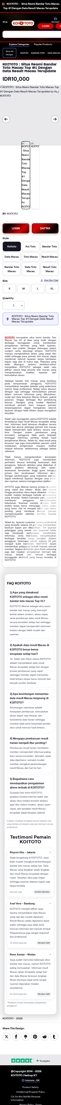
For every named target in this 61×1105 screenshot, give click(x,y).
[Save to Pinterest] (35, 1036)
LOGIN (45, 26)
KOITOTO (10, 337)
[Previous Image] (6, 119)
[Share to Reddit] (44, 1036)
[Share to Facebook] (16, 1036)
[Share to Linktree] (26, 1036)
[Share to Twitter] (7, 1036)
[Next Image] (55, 119)
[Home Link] (23, 23)
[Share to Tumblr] (54, 1036)
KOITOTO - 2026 (13, 1018)
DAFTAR (45, 228)
